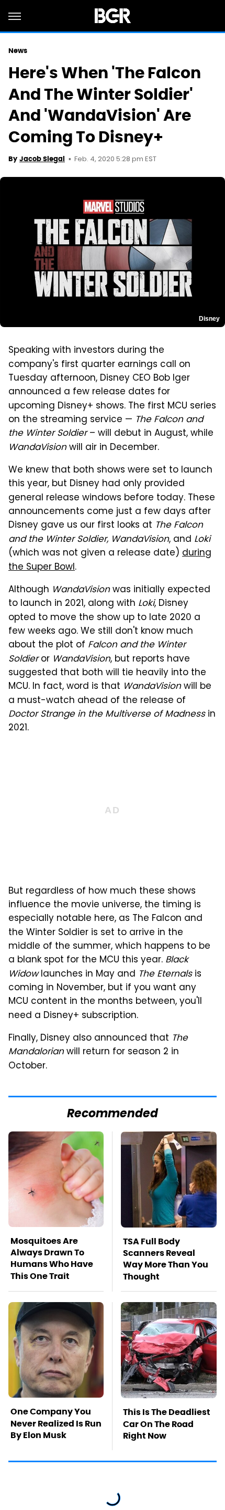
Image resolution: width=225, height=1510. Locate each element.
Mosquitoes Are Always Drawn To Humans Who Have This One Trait (51, 1258)
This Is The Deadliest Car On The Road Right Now (166, 1424)
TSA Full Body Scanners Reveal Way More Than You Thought (165, 1259)
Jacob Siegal (42, 158)
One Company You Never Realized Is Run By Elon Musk (56, 1423)
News (17, 50)
